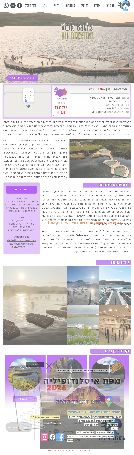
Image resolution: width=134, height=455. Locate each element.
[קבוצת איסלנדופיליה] (60, 437)
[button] (35, 364)
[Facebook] (52, 437)
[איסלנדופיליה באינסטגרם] (44, 437)
